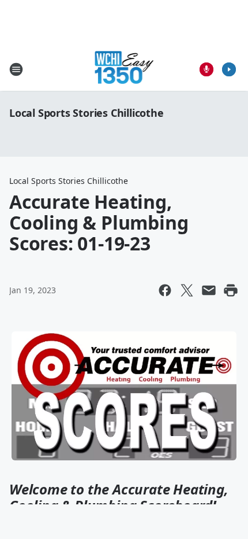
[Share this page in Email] (209, 290)
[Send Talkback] (206, 69)
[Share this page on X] (187, 290)
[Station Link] (124, 69)
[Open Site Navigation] (16, 69)
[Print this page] (231, 290)
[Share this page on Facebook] (165, 290)
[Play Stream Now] (229, 69)
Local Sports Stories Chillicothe (86, 113)
